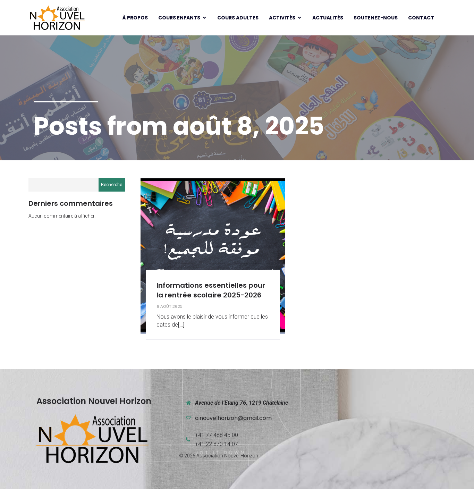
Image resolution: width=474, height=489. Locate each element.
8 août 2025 (169, 306)
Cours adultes (238, 17)
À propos (135, 17)
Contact (421, 17)
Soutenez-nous (376, 17)
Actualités (327, 17)
